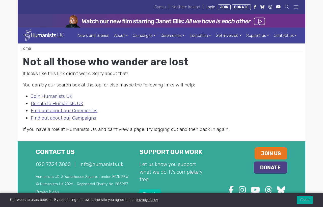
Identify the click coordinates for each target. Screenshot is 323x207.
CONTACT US (55, 151)
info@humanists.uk (101, 164)
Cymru (160, 7)
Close (304, 200)
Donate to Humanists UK (57, 103)
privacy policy (147, 200)
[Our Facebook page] (231, 191)
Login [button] (210, 7)
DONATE (241, 7)
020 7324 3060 (53, 164)
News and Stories (93, 35)
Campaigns (143, 35)
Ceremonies (171, 35)
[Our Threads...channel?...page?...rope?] (268, 191)
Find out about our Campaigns (63, 118)
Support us (256, 35)
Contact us (284, 35)
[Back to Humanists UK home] (44, 35)
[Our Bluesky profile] (281, 191)
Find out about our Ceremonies (64, 110)
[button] (287, 7)
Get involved (227, 35)
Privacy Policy (47, 192)
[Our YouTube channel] (255, 191)
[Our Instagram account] (242, 191)
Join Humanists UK (51, 96)
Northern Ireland (186, 7)
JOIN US (271, 153)
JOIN (224, 7)
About (119, 35)
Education (199, 35)
